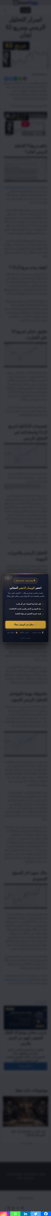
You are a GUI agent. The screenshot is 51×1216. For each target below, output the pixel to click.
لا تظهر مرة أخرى (25, 638)
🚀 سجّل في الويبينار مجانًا (25, 624)
